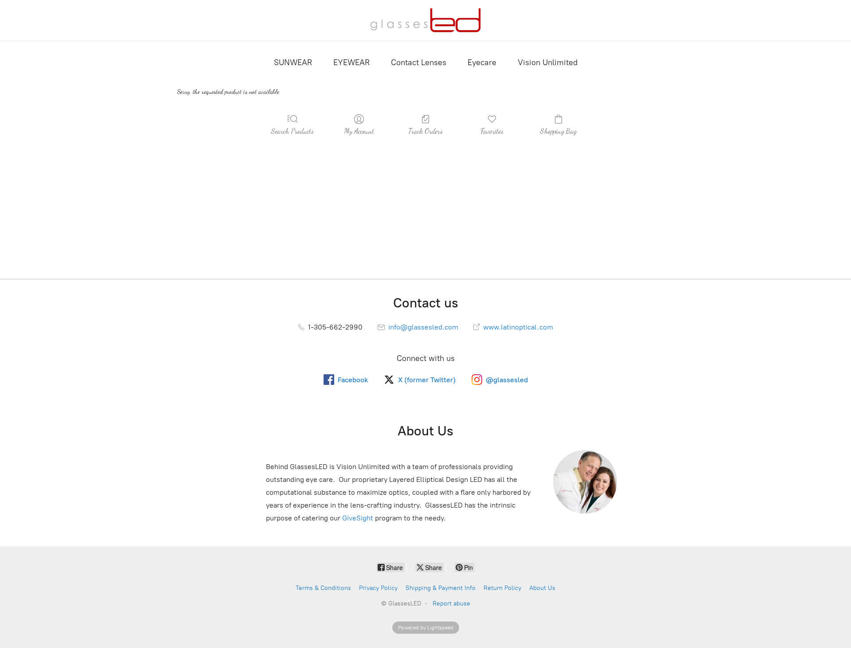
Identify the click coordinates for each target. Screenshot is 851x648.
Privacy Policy (378, 588)
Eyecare (482, 62)
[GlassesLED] (425, 20)
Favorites (492, 131)
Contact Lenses (418, 62)
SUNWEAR (293, 62)
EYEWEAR (351, 62)
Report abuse (451, 603)
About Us (542, 588)
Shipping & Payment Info (441, 588)
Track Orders (425, 131)
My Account (359, 131)
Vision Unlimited (548, 62)
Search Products (292, 131)
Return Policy (502, 588)
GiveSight (357, 518)
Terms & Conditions (323, 588)
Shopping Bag (558, 131)
